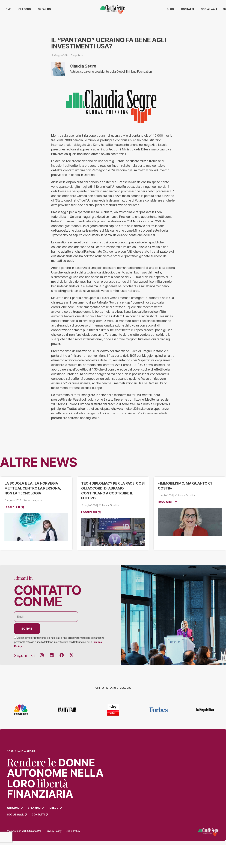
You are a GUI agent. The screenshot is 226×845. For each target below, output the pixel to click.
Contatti (187, 9)
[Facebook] (61, 655)
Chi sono (24, 9)
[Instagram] (42, 655)
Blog (170, 9)
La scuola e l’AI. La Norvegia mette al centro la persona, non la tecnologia (32, 488)
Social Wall (209, 9)
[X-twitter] (71, 655)
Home (7, 9)
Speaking (44, 9)
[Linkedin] (52, 655)
